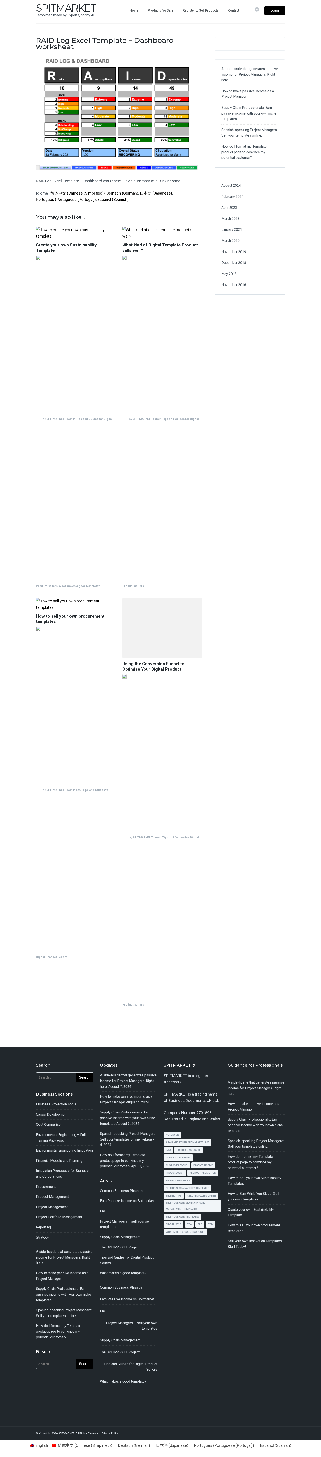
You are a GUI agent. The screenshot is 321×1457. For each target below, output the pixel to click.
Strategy (42, 1237)
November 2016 (233, 285)
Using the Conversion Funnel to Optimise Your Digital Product (153, 666)
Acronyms (172, 1134)
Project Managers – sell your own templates (131, 1326)
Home (134, 10)
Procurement (46, 1187)
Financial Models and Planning (59, 1161)
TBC (200, 1224)
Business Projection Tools (56, 1104)
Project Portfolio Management (59, 1217)
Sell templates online (201, 1195)
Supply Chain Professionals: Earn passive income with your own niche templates (248, 113)
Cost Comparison (49, 1124)
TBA (189, 1224)
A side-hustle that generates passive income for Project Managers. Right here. (249, 74)
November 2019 (233, 252)
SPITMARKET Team (59, 419)
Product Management (52, 1197)
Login (275, 10)
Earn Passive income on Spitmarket (127, 1201)
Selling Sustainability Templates (187, 1188)
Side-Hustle (173, 1224)
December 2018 (233, 263)
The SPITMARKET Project (120, 1247)
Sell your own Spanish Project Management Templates (186, 1206)
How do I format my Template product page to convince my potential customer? (244, 152)
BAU (168, 1150)
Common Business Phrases (121, 1191)
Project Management (52, 1207)
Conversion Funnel (178, 1157)
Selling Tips (173, 1195)
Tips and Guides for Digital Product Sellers (130, 1367)
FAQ (78, 790)
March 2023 (230, 219)
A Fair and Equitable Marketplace (187, 1142)
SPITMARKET (66, 8)
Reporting (43, 1227)
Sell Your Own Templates (182, 1216)
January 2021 (231, 229)
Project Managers (178, 1180)
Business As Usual (188, 1150)
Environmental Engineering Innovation (64, 1150)
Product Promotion (203, 1172)
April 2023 (229, 207)
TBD (210, 1224)
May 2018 (229, 274)
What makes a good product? (185, 1232)
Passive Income (203, 1165)
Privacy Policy (110, 1433)
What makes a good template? (79, 586)
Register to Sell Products (201, 10)
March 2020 (230, 241)
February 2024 (232, 197)
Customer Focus (177, 1165)
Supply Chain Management (120, 1237)
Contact (233, 10)
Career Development (51, 1114)
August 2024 (231, 185)
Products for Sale (160, 10)
